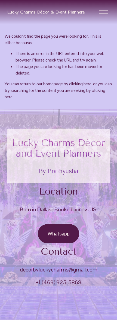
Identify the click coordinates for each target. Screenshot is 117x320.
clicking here (80, 84)
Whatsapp (59, 234)
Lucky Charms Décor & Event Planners (46, 12)
